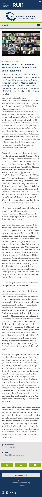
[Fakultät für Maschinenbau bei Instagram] (7, 465)
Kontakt (21, 480)
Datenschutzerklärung (21, 483)
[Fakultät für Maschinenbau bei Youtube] (35, 465)
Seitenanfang (20, 475)
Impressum (21, 485)
